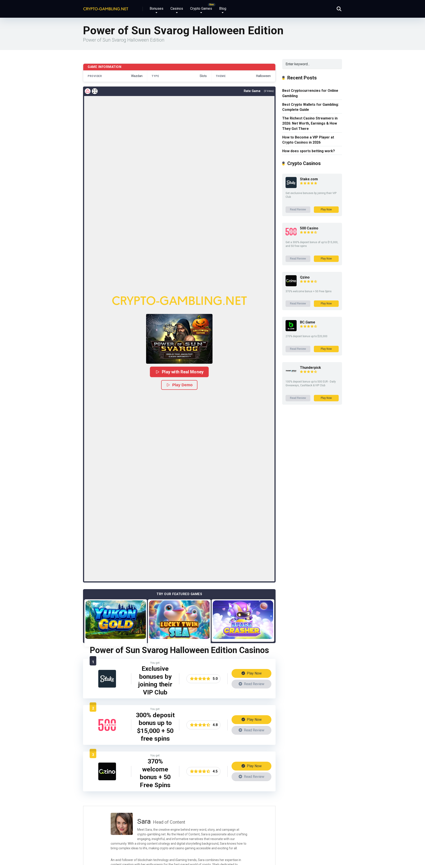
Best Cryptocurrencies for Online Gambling (310, 93)
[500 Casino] (107, 732)
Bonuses (156, 8)
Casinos (176, 8)
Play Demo (182, 385)
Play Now (254, 673)
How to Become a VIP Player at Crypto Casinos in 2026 (308, 139)
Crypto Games (201, 8)
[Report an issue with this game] (88, 91)
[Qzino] (107, 779)
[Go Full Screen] (95, 91)
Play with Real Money (182, 371)
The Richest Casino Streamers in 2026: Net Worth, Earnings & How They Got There (310, 123)
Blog (222, 8)
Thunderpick (310, 367)
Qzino (305, 277)
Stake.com (309, 179)
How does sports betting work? (308, 151)
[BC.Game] (291, 330)
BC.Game (307, 322)
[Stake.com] (107, 686)
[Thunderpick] (291, 375)
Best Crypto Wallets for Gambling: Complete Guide (310, 107)
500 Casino (309, 228)
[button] (179, 339)
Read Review (253, 684)
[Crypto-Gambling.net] (105, 7)
